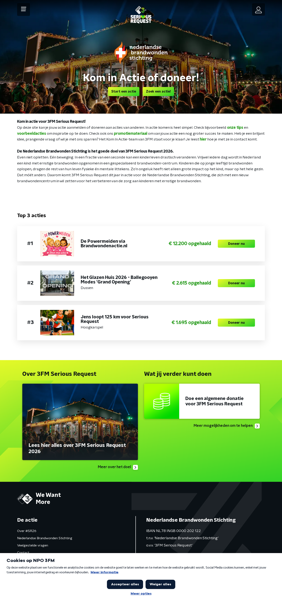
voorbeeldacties (31, 134)
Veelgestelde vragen (32, 545)
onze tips (235, 128)
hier (203, 139)
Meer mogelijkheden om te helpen (223, 426)
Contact (23, 552)
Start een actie (123, 91)
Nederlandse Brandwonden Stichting (44, 538)
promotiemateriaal (130, 134)
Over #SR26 (26, 531)
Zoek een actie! (158, 91)
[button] (23, 9)
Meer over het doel (114, 467)
